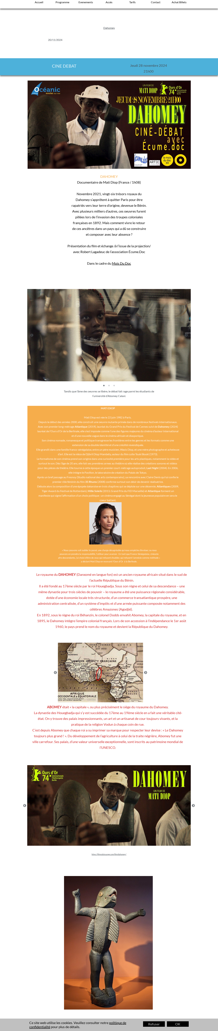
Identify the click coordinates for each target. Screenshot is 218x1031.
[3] (114, 385)
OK (177, 1024)
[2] (109, 385)
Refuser (154, 1024)
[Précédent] (32, 335)
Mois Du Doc (121, 263)
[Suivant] (186, 335)
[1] (104, 385)
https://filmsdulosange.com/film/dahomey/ (109, 854)
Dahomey (109, 27)
